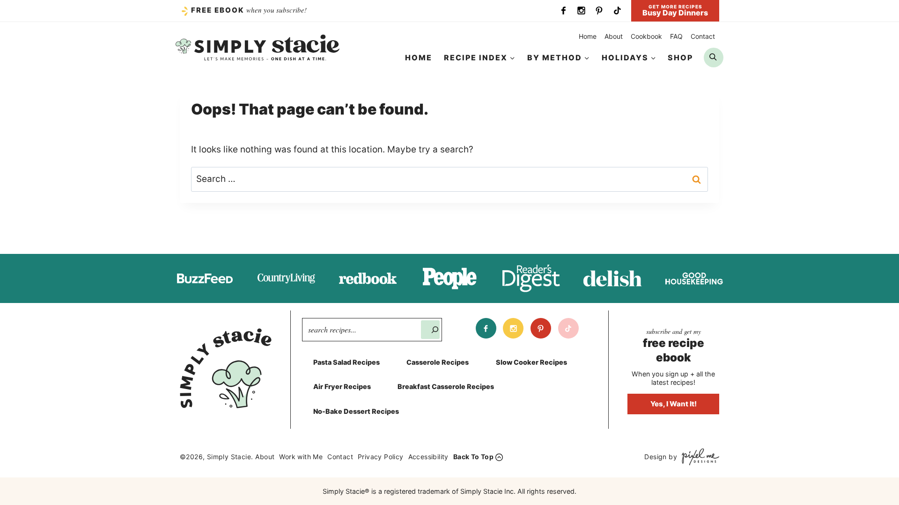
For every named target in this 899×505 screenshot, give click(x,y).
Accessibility (428, 457)
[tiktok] (617, 11)
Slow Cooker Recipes (531, 362)
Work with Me (301, 457)
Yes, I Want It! (673, 403)
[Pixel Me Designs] (698, 456)
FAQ (676, 36)
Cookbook (646, 36)
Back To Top (473, 457)
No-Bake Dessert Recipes (356, 411)
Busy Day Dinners (675, 10)
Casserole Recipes (437, 362)
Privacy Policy (381, 457)
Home (588, 36)
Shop (680, 57)
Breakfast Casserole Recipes (446, 386)
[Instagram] (581, 11)
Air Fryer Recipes (342, 386)
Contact (703, 36)
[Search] (430, 329)
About (613, 36)
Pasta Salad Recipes (346, 362)
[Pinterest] (599, 11)
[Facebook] (563, 11)
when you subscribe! (249, 9)
